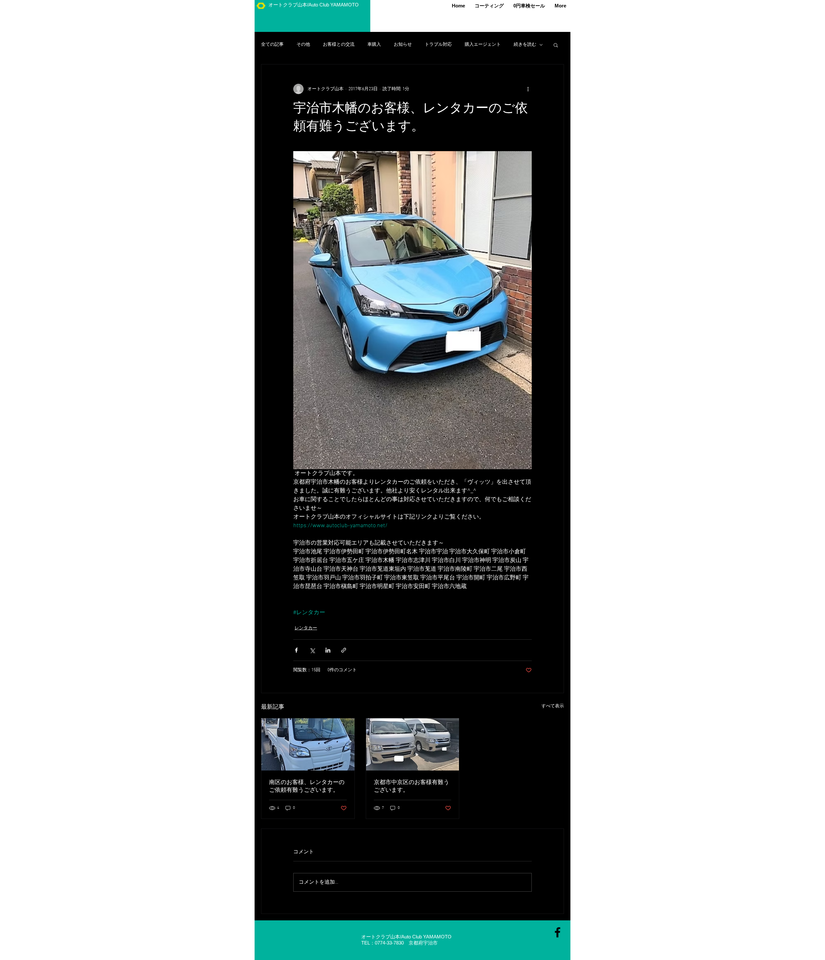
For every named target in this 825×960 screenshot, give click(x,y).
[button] (556, 44)
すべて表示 (552, 706)
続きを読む (525, 44)
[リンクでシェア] (344, 650)
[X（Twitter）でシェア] (312, 650)
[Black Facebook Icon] (557, 932)
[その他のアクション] (528, 89)
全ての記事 (272, 44)
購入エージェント (483, 44)
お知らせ (403, 44)
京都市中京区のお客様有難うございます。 (411, 786)
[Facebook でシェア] (296, 650)
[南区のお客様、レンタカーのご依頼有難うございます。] (307, 744)
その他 (303, 44)
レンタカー (306, 628)
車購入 (374, 44)
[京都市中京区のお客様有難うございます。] (412, 744)
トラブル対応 (438, 44)
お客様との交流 (338, 44)
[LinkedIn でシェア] (328, 650)
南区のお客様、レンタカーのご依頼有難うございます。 (307, 786)
